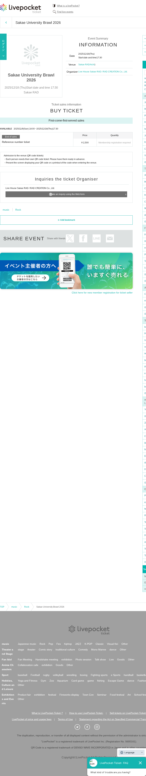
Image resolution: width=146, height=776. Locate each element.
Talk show (100, 659)
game (90, 680)
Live (111, 659)
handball (128, 675)
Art (129, 694)
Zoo (51, 680)
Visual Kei (112, 643)
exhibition (66, 659)
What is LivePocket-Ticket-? (47, 713)
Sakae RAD (84, 64)
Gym (43, 680)
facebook (83, 238)
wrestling (72, 675)
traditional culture (65, 649)
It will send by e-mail (110, 238)
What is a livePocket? (68, 5)
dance (113, 649)
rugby (46, 675)
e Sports (115, 675)
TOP (2, 607)
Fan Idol (7, 659)
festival (52, 694)
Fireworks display (69, 694)
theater (31, 649)
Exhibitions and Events (8, 699)
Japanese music (27, 643)
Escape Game (116, 680)
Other (124, 643)
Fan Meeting (25, 659)
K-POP (88, 643)
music (6, 209)
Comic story (45, 649)
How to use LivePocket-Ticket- (86, 713)
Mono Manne (98, 649)
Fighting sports (99, 675)
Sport (5, 675)
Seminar (101, 694)
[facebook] (89, 727)
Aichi (92, 64)
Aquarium (62, 680)
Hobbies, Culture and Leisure (8, 685)
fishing (101, 680)
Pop (51, 643)
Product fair (24, 694)
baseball (22, 675)
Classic (100, 643)
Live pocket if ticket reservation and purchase (20, 8)
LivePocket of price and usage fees (31, 719)
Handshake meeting (46, 659)
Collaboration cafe (28, 665)
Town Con (88, 694)
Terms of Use (65, 719)
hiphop (68, 643)
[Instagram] (98, 727)
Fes (58, 643)
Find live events (65, 11)
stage (21, 649)
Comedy (83, 649)
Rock (18, 209)
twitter (70, 238)
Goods (121, 659)
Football (35, 675)
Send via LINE (97, 238)
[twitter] (79, 727)
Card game (77, 680)
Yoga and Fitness (27, 680)
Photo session (83, 659)
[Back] (6, 22)
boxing (83, 675)
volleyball (58, 675)
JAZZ (78, 643)
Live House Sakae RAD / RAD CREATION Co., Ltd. (102, 71)
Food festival (117, 694)
